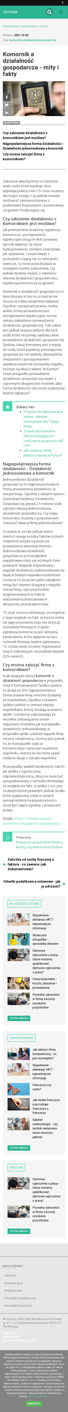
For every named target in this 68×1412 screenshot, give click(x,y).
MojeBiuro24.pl (13, 1290)
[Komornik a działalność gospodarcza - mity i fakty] (14, 818)
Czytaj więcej (19, 1018)
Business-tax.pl (14, 1283)
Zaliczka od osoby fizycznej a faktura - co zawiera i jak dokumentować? (31, 864)
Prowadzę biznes (29, 26)
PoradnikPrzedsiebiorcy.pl (20, 1298)
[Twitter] (6, 105)
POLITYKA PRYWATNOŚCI (19, 1340)
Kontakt (9, 1333)
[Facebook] (6, 97)
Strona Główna (10, 26)
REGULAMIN (10, 1336)
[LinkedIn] (6, 112)
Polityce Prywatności (37, 1396)
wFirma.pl (10, 1275)
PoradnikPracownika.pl (18, 1305)
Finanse (43, 26)
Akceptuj (34, 1403)
